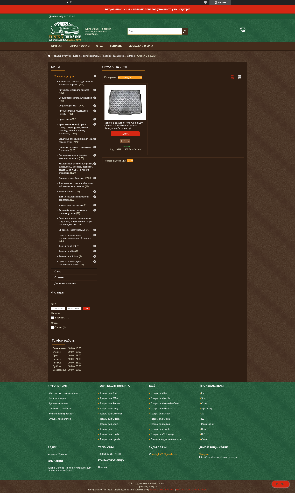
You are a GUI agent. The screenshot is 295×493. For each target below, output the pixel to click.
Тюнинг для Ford (67, 246)
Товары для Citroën (110, 419)
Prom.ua (162, 483)
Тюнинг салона (66, 191)
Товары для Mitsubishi (162, 408)
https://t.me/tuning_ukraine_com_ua (218, 457)
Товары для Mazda (160, 398)
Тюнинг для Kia (67, 251)
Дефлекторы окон (68, 105)
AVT (203, 413)
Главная (56, 46)
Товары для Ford (108, 429)
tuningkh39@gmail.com (164, 454)
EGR (203, 419)
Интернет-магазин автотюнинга (65, 393)
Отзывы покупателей (60, 419)
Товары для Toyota (160, 429)
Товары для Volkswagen (163, 434)
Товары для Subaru (160, 424)
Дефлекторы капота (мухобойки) (75, 98)
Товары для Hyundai (110, 439)
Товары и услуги (78, 46)
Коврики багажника (113, 55)
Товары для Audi (108, 393)
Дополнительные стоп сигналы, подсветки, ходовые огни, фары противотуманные (75, 221)
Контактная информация (61, 413)
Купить (125, 133)
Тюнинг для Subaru (68, 256)
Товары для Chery (109, 408)
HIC (203, 434)
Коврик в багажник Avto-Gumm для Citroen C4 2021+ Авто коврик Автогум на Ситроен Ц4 (123, 125)
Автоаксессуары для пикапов (74, 90)
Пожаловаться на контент (162, 490)
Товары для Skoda (160, 419)
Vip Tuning (206, 408)
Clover (204, 439)
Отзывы (59, 277)
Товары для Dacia (109, 424)
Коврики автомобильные (87, 55)
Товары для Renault (110, 403)
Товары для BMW (109, 398)
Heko (203, 429)
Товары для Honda (109, 434)
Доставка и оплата (141, 46)
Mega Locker (207, 424)
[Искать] (185, 31)
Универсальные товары (71, 205)
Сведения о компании (60, 408)
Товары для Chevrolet (111, 413)
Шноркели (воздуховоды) (72, 230)
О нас (99, 46)
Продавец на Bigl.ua (147, 486)
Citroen (131, 55)
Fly (202, 393)
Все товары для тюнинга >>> (166, 439)
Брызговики (65, 119)
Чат (283, 484)
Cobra (204, 403)
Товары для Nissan (160, 413)
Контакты (116, 46)
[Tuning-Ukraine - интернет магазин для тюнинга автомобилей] (65, 31)
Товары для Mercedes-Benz (165, 403)
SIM (203, 398)
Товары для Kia (159, 393)
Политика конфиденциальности (191, 490)
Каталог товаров (57, 398)
